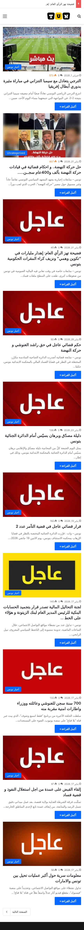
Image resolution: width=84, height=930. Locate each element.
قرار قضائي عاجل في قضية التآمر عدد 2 (48, 526)
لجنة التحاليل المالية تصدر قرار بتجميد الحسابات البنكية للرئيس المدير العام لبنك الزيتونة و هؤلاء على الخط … (42, 612)
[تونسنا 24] (58, 16)
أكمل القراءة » (68, 106)
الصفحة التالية (19, 911)
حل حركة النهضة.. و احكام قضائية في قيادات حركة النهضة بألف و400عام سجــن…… (45, 169)
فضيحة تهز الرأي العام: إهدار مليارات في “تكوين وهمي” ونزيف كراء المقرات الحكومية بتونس (44, 258)
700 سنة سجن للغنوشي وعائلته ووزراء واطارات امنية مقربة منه (49, 705)
